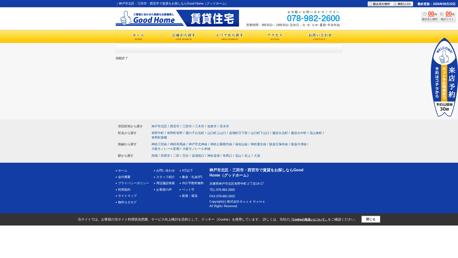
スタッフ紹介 (165, 177)
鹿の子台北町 (195, 133)
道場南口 (198, 155)
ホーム (122, 170)
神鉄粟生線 (258, 144)
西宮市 (174, 126)
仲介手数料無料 (193, 183)
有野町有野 (174, 133)
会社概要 (124, 177)
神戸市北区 (159, 126)
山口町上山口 (216, 133)
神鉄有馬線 (178, 144)
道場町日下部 (238, 133)
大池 (257, 155)
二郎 (176, 155)
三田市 (187, 126)
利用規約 (124, 189)
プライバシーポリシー (133, 183)
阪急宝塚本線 (278, 144)
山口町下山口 (260, 133)
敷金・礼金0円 (192, 177)
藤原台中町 (299, 133)
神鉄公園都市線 (221, 144)
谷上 (248, 155)
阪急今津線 (299, 144)
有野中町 (157, 133)
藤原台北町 (280, 133)
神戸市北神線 (198, 144)
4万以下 (187, 170)
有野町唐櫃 (159, 137)
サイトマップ (127, 196)
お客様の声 (164, 189)
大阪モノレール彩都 (165, 148)
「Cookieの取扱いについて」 (309, 219)
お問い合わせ (165, 170)
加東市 (212, 126)
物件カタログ (127, 202)
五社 (185, 155)
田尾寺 (165, 155)
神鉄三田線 (159, 144)
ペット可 (188, 189)
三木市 (199, 126)
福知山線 (241, 144)
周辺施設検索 (165, 183)
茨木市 (224, 126)
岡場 (154, 155)
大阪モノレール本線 (196, 148)
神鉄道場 (213, 155)
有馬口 (227, 155)
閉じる (370, 219)
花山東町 (316, 133)
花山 (238, 155)
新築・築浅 (190, 196)
